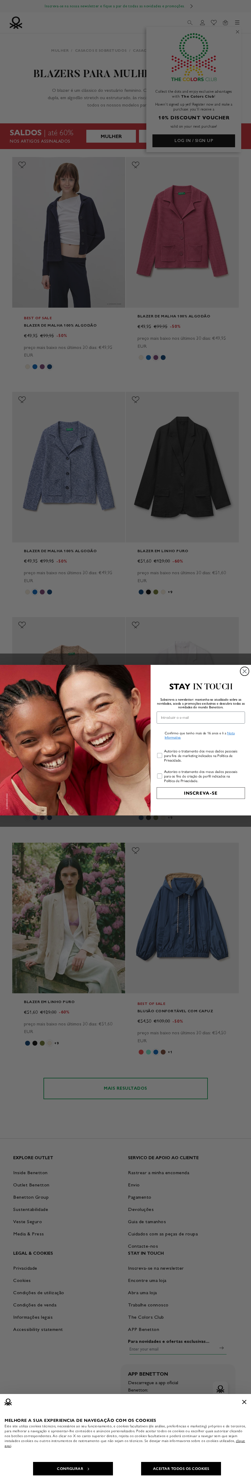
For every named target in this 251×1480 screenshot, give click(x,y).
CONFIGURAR (70, 1469)
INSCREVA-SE (201, 793)
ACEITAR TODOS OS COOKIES (181, 1469)
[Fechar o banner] (244, 1402)
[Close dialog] (244, 671)
